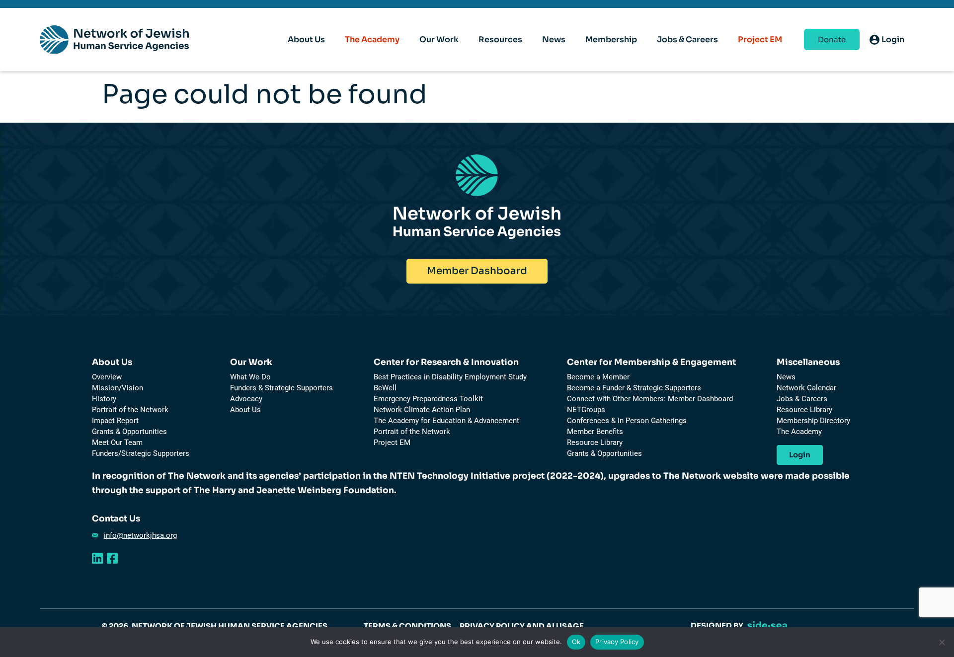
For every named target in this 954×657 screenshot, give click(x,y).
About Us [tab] (306, 39)
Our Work (251, 362)
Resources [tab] (500, 39)
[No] (942, 642)
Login (799, 454)
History (104, 398)
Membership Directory (813, 420)
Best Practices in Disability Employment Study (450, 376)
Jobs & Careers (802, 398)
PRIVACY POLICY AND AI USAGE (522, 626)
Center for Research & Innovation (446, 362)
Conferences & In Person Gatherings (627, 420)
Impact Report (115, 420)
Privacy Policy (617, 642)
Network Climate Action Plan (422, 409)
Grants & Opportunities (129, 431)
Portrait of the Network (130, 409)
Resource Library (595, 442)
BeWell (385, 387)
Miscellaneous (808, 362)
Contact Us (116, 518)
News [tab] (553, 39)
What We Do (250, 376)
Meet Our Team (117, 442)
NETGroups (586, 409)
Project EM (760, 39)
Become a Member (598, 376)
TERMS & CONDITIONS (407, 626)
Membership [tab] (611, 39)
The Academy (372, 39)
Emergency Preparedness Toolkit (428, 398)
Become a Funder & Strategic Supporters (634, 387)
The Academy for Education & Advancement (446, 420)
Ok (576, 642)
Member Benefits (595, 431)
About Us (112, 362)
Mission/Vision (117, 387)
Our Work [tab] (439, 39)
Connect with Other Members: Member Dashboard (650, 398)
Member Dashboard (477, 271)
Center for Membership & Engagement (651, 362)
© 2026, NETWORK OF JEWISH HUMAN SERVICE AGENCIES (214, 626)
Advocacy (246, 398)
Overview (107, 376)
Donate (832, 39)
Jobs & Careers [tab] (687, 39)
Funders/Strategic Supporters (140, 453)
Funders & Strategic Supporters (281, 387)
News (786, 376)
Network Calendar (806, 387)
